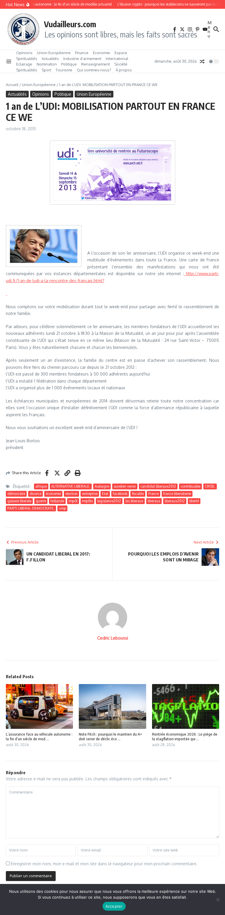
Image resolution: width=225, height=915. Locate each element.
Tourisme (64, 70)
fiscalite (138, 493)
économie (53, 493)
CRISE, (210, 486)
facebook (120, 493)
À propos (124, 70)
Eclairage (24, 64)
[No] (218, 899)
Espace (121, 52)
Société (120, 64)
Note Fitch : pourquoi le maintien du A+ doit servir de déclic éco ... (110, 736)
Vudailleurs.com (70, 24)
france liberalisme (177, 493)
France (153, 493)
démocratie (16, 493)
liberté (194, 501)
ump (62, 508)
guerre (41, 501)
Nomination (47, 64)
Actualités (50, 58)
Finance (81, 52)
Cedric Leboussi (112, 638)
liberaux (154, 501)
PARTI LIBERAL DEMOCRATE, (30, 508)
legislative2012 (109, 501)
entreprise (90, 493)
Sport (46, 70)
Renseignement (95, 64)
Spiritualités (26, 58)
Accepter (114, 906)
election (71, 493)
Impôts (87, 501)
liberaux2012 (175, 501)
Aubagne (102, 486)
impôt (73, 501)
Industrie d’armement (82, 58)
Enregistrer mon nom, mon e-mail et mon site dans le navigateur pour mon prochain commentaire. (104, 863)
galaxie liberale (19, 501)
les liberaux (134, 501)
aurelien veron (125, 486)
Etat (105, 493)
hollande (57, 501)
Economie (101, 52)
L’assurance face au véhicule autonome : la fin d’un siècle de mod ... (39, 736)
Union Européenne (54, 52)
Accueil (12, 84)
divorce (35, 493)
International (117, 58)
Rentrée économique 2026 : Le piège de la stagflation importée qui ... (184, 736)
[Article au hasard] (202, 61)
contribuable (190, 486)
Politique (69, 64)
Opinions (24, 52)
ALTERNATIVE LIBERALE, (70, 486)
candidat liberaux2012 (158, 486)
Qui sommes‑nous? (94, 70)
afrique (41, 486)
